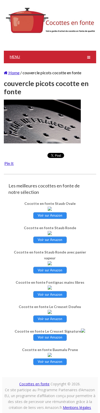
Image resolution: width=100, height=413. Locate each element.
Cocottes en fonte (34, 384)
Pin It (9, 163)
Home (13, 72)
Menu (15, 57)
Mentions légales (77, 407)
